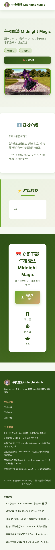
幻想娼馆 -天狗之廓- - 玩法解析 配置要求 (21, 438)
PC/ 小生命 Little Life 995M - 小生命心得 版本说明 (25, 433)
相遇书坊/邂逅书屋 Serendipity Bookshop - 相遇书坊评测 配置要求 (28, 518)
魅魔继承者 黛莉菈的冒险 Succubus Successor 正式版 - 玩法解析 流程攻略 (28, 534)
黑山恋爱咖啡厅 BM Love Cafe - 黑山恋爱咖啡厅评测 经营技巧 (28, 526)
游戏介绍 (8, 407)
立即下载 (8, 417)
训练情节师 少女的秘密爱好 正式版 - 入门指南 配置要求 (27, 468)
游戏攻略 (8, 412)
